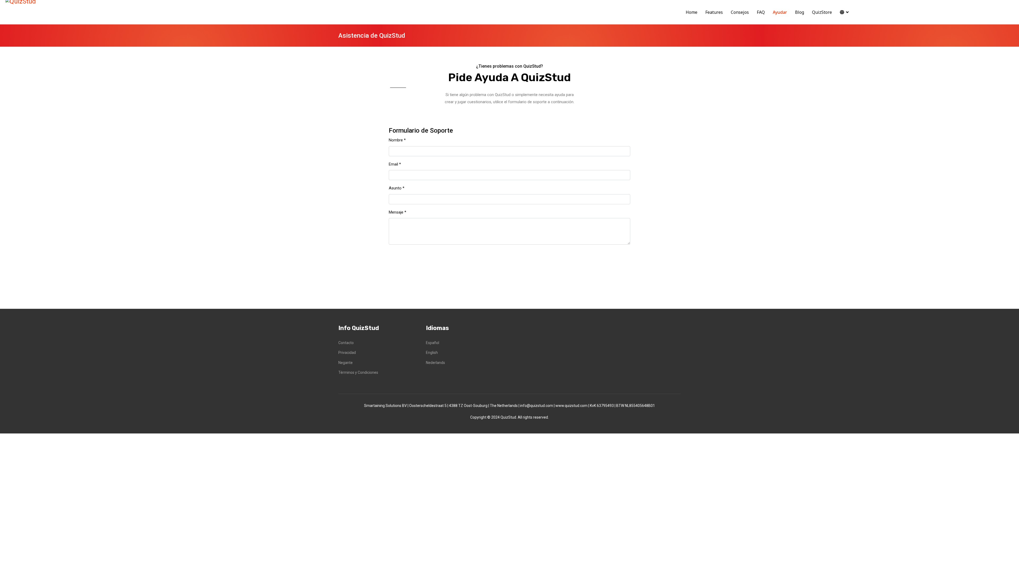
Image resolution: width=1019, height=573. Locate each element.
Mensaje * (397, 212)
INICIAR (877, 13)
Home (691, 12)
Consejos (740, 12)
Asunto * (396, 188)
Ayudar (780, 12)
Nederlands (435, 363)
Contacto (346, 343)
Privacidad (347, 352)
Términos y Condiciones (358, 372)
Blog (799, 12)
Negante (345, 363)
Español (432, 343)
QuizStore (822, 12)
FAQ (761, 12)
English (432, 352)
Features (714, 12)
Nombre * (397, 140)
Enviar (403, 262)
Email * (395, 164)
